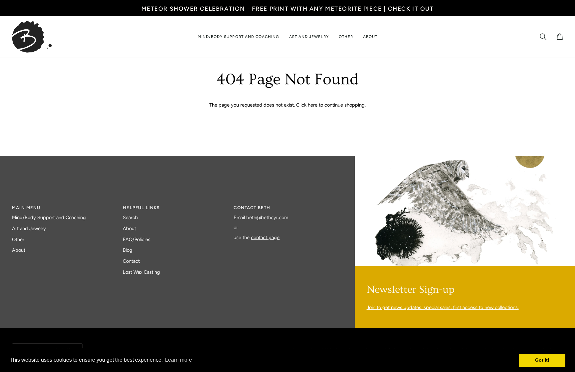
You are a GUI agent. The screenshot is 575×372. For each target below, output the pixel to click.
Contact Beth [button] (252, 207)
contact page (265, 237)
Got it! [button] (542, 360)
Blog (127, 250)
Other (18, 239)
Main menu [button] (26, 207)
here (312, 105)
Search (130, 217)
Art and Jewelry (29, 228)
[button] (238, 37)
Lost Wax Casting (141, 272)
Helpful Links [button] (141, 207)
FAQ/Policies (136, 239)
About (18, 250)
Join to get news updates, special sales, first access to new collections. (443, 307)
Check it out (411, 8)
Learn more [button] (178, 360)
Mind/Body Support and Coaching (49, 217)
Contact (131, 261)
